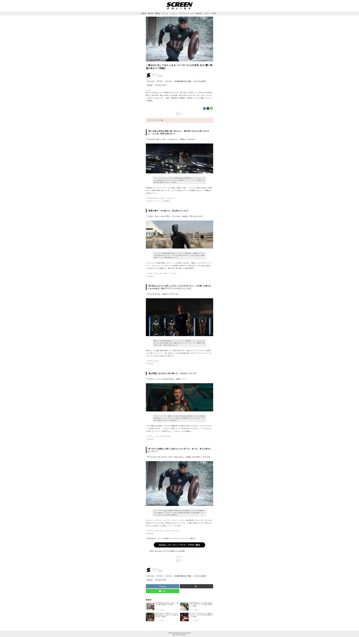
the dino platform (181, 635)
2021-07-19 (155, 74)
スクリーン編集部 (157, 76)
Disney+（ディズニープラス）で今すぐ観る (179, 545)
